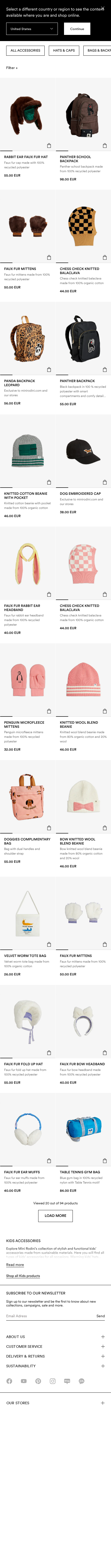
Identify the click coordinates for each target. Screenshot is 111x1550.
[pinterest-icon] (38, 1381)
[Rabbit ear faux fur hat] (28, 166)
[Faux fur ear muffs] (28, 1181)
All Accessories (25, 51)
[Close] (103, 8)
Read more (15, 1265)
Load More (55, 1216)
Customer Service (24, 1346)
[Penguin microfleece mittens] (28, 736)
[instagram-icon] (53, 1381)
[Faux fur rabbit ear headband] (28, 619)
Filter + (12, 68)
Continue (77, 29)
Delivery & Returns (25, 1356)
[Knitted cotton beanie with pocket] (28, 505)
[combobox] (32, 29)
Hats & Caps (64, 51)
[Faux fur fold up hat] (28, 1073)
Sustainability (21, 1366)
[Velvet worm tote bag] (28, 965)
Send (101, 1316)
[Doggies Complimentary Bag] (28, 851)
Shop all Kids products (23, 1276)
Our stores (17, 1403)
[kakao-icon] (81, 1381)
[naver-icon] (67, 1381)
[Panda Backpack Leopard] (28, 392)
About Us (15, 1337)
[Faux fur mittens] (28, 278)
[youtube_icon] (24, 1381)
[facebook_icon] (9, 1381)
